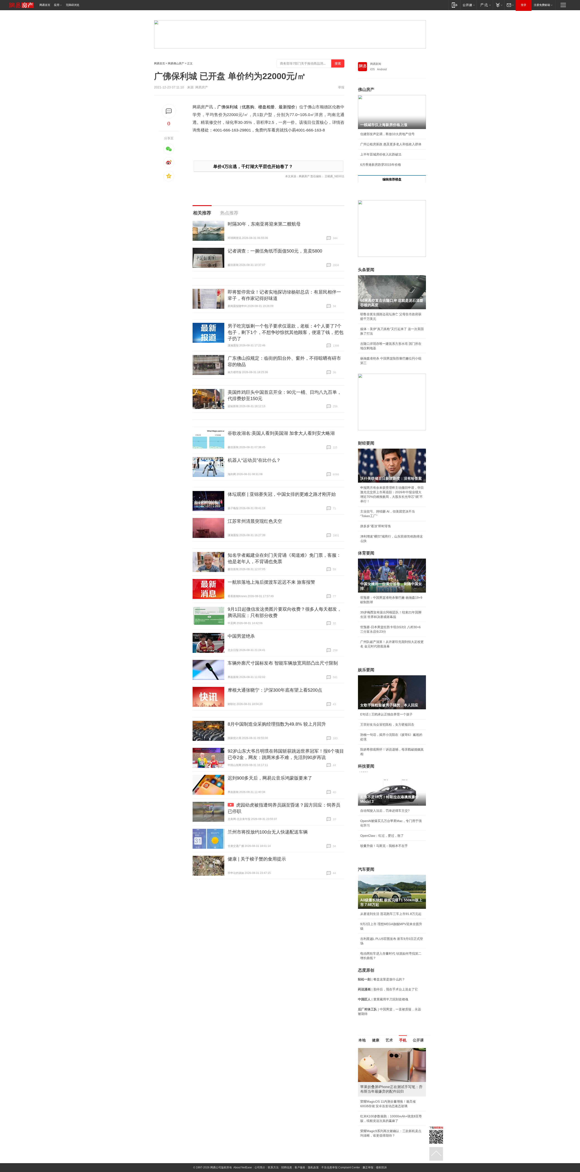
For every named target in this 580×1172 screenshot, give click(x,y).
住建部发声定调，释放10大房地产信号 (387, 134)
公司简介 (259, 1167)
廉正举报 (367, 1167)
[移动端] (455, 5)
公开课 (418, 1040)
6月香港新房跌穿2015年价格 (380, 164)
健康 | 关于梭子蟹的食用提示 (257, 858)
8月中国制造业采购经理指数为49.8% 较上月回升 (277, 724)
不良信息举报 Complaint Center (340, 1167)
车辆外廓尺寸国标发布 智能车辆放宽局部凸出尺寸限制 (283, 663)
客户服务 (300, 1167)
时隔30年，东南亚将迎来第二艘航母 (264, 223)
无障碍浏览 (72, 5)
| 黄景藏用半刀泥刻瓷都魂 (383, 999)
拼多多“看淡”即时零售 (375, 526)
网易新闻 (375, 64)
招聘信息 (286, 1167)
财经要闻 (366, 443)
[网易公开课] (469, 5)
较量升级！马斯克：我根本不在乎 (384, 846)
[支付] (498, 5)
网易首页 (44, 5)
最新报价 (287, 107)
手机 (402, 1040)
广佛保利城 (227, 107)
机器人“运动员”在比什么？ (254, 460)
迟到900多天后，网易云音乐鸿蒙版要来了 (270, 778)
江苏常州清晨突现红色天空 (255, 521)
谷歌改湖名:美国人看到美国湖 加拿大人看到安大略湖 (281, 433)
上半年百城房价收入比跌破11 (380, 154)
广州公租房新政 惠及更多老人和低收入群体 (390, 144)
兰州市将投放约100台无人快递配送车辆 (268, 831)
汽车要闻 (366, 869)
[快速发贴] (169, 111)
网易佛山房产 (176, 63)
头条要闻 (366, 269)
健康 (375, 1040)
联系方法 (273, 1167)
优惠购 (248, 107)
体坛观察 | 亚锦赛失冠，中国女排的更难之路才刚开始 (282, 494)
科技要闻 (366, 766)
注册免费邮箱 (542, 5)
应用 (56, 5)
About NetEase (242, 1167)
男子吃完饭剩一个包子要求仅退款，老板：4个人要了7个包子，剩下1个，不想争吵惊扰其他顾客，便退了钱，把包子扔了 (285, 332)
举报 (341, 87)
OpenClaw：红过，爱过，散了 (382, 835)
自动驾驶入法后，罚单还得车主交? (385, 810)
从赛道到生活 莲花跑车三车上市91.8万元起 (390, 914)
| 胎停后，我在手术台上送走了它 (388, 989)
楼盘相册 (266, 107)
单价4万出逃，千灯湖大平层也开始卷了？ (253, 166)
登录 (523, 5)
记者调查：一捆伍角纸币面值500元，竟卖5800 (275, 250)
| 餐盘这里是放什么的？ (381, 979)
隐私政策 (313, 1167)
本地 (362, 1040)
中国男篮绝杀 (241, 636)
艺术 (389, 1040)
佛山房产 (366, 89)
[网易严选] (485, 5)
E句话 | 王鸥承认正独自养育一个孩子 (386, 714)
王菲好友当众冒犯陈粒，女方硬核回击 (387, 724)
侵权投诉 (381, 1167)
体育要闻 (366, 553)
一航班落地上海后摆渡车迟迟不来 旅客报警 (271, 582)
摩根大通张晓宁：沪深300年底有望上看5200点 (275, 690)
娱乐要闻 (366, 670)
